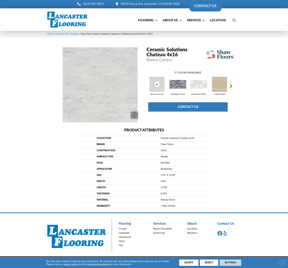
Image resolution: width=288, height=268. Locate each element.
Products (74, 34)
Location (218, 20)
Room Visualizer (162, 228)
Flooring (146, 20)
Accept (188, 263)
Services (194, 20)
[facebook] (219, 233)
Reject (209, 263)
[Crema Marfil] (219, 84)
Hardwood (125, 237)
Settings (230, 263)
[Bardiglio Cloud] (178, 84)
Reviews (192, 233)
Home (50, 34)
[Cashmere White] (199, 84)
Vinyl (122, 241)
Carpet (123, 228)
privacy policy (71, 264)
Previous (144, 81)
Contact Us (188, 107)
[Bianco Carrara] (157, 84)
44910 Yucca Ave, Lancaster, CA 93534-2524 (150, 3)
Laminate (124, 233)
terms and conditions (98, 264)
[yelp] (225, 233)
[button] (156, 20)
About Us (170, 20)
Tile (66, 34)
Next (231, 81)
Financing (159, 233)
